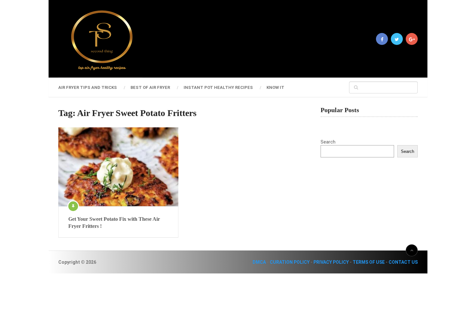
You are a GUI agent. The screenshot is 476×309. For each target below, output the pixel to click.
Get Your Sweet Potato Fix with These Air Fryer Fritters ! (114, 222)
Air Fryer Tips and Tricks (87, 87)
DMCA (259, 262)
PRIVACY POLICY (331, 262)
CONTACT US (403, 262)
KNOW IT (275, 87)
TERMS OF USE (369, 262)
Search (328, 141)
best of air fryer (150, 87)
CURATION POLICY (290, 262)
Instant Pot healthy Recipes (218, 87)
